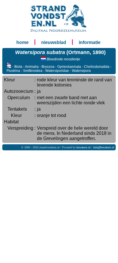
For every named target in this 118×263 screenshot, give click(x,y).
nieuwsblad (53, 42)
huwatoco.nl (83, 147)
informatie (90, 42)
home (22, 42)
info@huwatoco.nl (103, 147)
